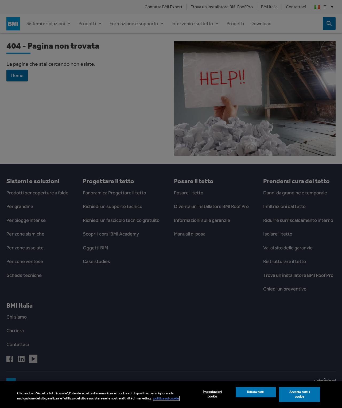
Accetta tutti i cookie (299, 394)
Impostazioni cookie (212, 394)
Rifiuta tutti (256, 392)
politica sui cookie (166, 398)
